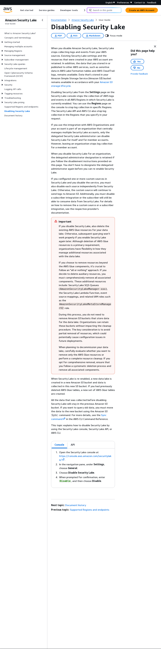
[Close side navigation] (42, 20)
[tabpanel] (83, 468)
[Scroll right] (84, 10)
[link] (104, 19)
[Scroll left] (18, 10)
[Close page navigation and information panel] (155, 46)
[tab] (59, 444)
